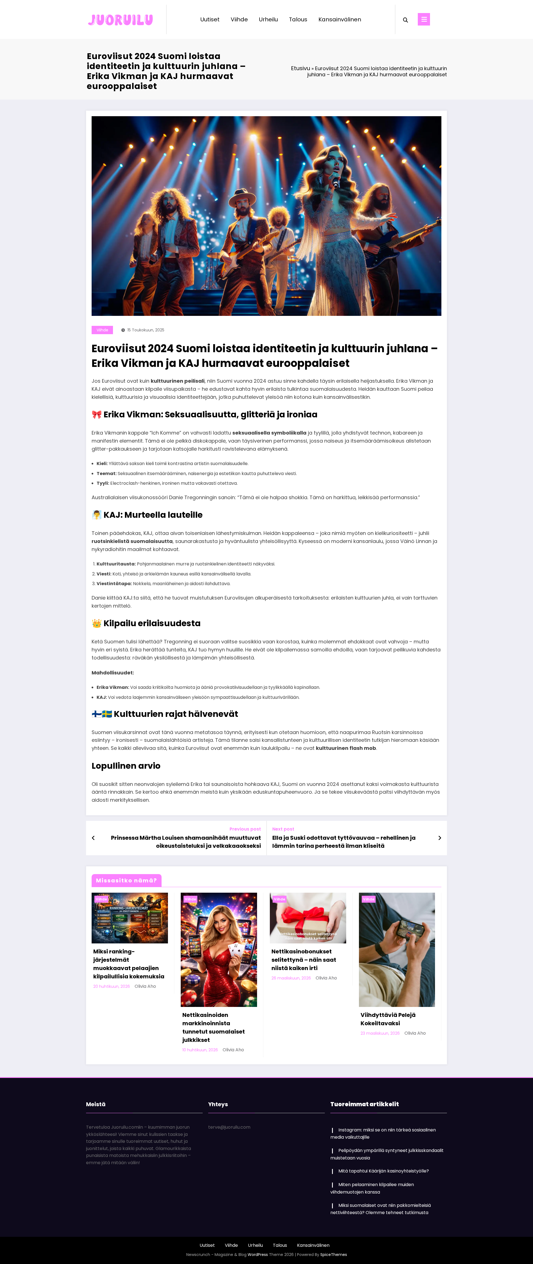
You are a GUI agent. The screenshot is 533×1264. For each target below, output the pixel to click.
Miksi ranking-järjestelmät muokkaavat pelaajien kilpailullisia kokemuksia (128, 964)
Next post (283, 829)
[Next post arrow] (439, 838)
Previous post (245, 829)
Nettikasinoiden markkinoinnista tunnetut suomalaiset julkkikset (213, 1027)
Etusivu (300, 68)
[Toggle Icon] (424, 19)
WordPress (258, 1254)
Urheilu (268, 19)
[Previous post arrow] (93, 838)
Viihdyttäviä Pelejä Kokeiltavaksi (388, 1019)
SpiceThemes (333, 1254)
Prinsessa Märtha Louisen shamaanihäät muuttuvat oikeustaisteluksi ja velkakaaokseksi (186, 841)
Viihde (239, 19)
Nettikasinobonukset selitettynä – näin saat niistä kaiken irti (303, 960)
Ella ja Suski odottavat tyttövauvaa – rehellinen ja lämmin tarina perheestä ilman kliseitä (344, 841)
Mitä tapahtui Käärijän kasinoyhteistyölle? (383, 1171)
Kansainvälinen (339, 19)
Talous (298, 19)
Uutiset (210, 19)
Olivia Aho (145, 986)
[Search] (405, 19)
